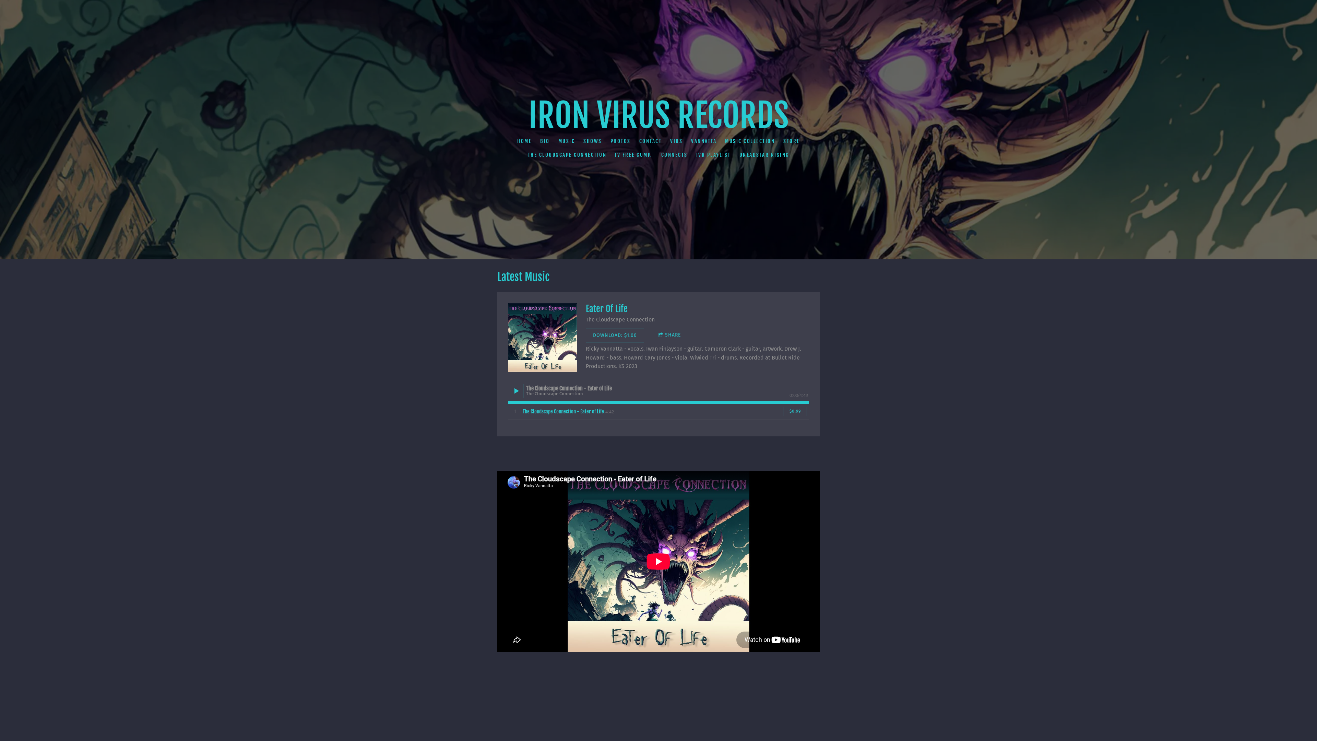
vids (676, 141)
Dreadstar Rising (764, 155)
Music (566, 141)
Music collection (750, 141)
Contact (650, 141)
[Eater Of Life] (542, 337)
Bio (545, 141)
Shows (592, 141)
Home (524, 141)
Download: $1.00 (615, 335)
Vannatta (703, 141)
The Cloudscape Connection (567, 155)
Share (673, 335)
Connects (674, 155)
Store (791, 141)
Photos (620, 141)
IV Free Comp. (634, 155)
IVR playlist (713, 155)
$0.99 (795, 411)
